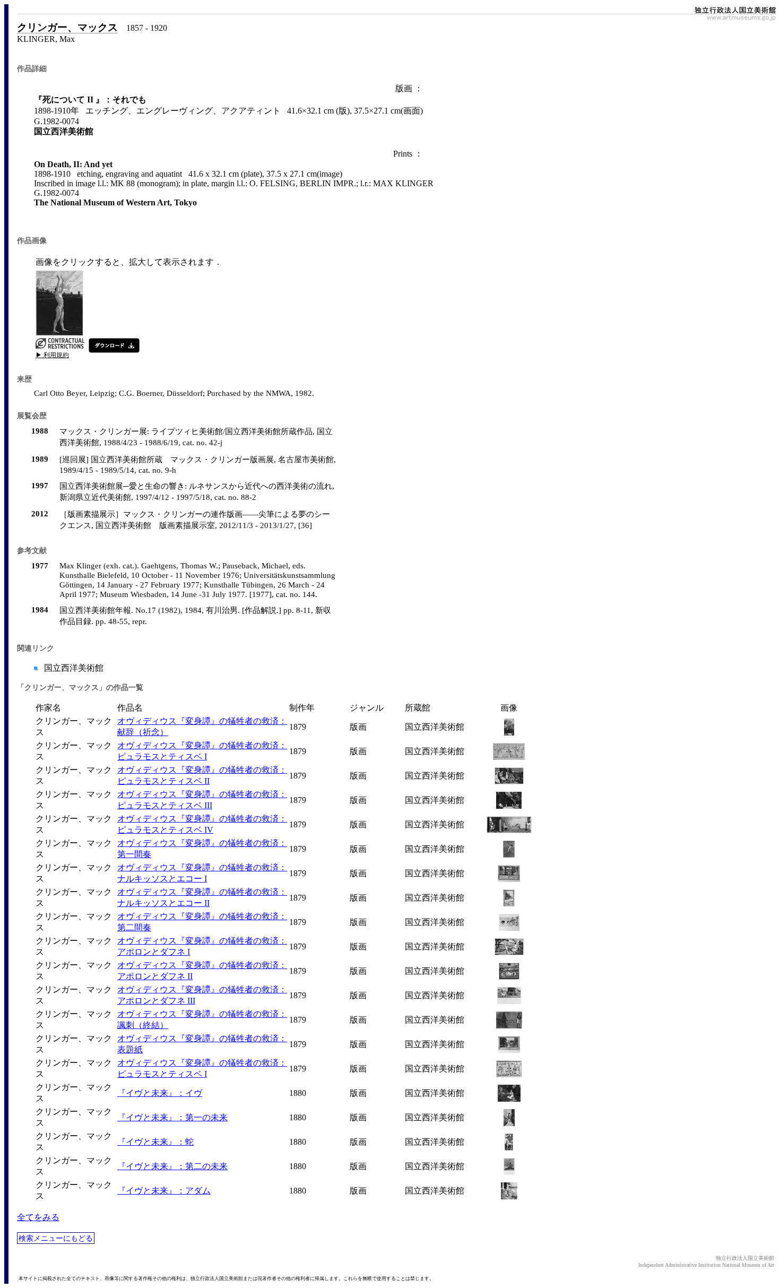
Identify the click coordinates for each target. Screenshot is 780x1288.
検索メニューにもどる (56, 1238)
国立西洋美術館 (72, 667)
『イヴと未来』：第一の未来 (172, 1117)
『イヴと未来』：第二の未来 (172, 1166)
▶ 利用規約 (52, 355)
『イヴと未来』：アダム (164, 1190)
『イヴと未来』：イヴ (159, 1092)
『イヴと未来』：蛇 (155, 1141)
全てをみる (38, 1217)
